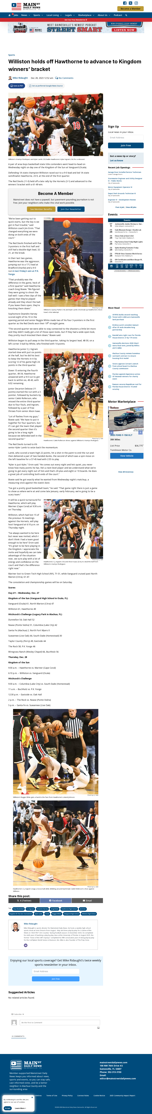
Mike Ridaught (20, 77)
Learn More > (20, 1108)
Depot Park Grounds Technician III (122, 193)
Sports (36, 15)
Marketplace (84, 15)
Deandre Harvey (42, 909)
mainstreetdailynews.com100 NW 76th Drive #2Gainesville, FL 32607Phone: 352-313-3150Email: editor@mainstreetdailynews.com (118, 1070)
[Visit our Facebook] (125, 3)
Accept (7, 1108)
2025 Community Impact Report (122, 1096)
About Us (102, 15)
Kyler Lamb (38, 914)
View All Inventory (125, 472)
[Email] (25, 945)
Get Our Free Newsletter (75, 20)
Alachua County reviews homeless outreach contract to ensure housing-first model (126, 355)
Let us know (116, 160)
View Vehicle (125, 465)
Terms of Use (51, 1096)
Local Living (53, 15)
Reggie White (56, 914)
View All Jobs (131, 207)
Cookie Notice (99, 1096)
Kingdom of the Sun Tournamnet (21, 914)
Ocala (47, 914)
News (24, 15)
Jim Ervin (83, 909)
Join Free (56, 979)
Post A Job (120, 207)
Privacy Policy (67, 1096)
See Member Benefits (41, 209)
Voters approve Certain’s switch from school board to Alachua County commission (125, 366)
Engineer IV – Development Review (122, 200)
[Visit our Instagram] (136, 3)
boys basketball (18, 909)
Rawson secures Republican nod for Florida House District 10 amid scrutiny (126, 386)
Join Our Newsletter (71, 209)
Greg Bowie (54, 909)
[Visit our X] (130, 3)
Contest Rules (83, 1096)
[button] (111, 432)
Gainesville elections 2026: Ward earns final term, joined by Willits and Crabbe (125, 345)
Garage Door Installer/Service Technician (124, 172)
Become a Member (130, 8)
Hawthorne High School (69, 909)
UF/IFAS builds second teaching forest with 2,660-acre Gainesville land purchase (126, 317)
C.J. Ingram (30, 909)
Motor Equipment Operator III (120, 187)
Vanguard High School (71, 914)
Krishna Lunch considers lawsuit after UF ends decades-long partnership (125, 327)
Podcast (118, 15)
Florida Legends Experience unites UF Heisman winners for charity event (126, 376)
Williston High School (89, 914)
